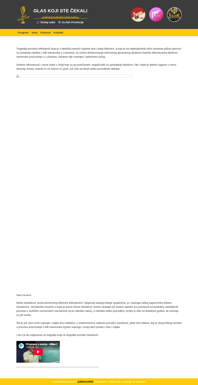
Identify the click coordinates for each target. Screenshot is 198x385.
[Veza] (23, 14)
